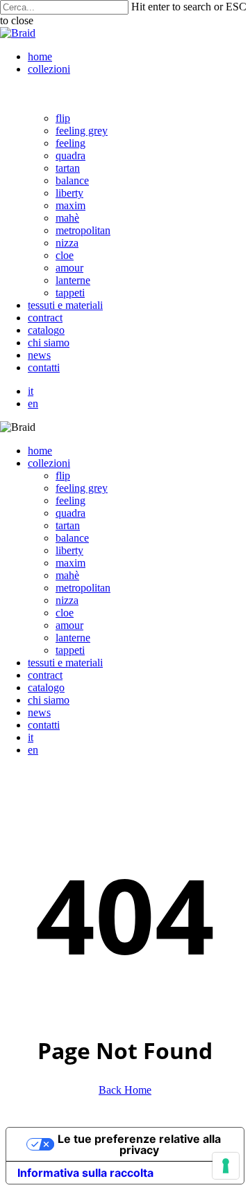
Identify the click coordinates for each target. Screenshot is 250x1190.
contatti (44, 725)
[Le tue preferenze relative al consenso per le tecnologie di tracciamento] (225, 1166)
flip (63, 475)
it (30, 737)
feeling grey (82, 488)
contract (45, 675)
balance (72, 538)
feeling (70, 500)
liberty (69, 550)
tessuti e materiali (65, 662)
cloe (65, 613)
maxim (70, 563)
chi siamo (48, 700)
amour (69, 625)
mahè (67, 575)
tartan (68, 525)
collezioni (49, 463)
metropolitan (83, 588)
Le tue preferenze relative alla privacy (139, 1144)
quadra (70, 513)
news (39, 712)
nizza (67, 600)
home (40, 450)
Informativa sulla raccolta (85, 1173)
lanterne (73, 637)
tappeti (70, 650)
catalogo (46, 687)
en (33, 750)
